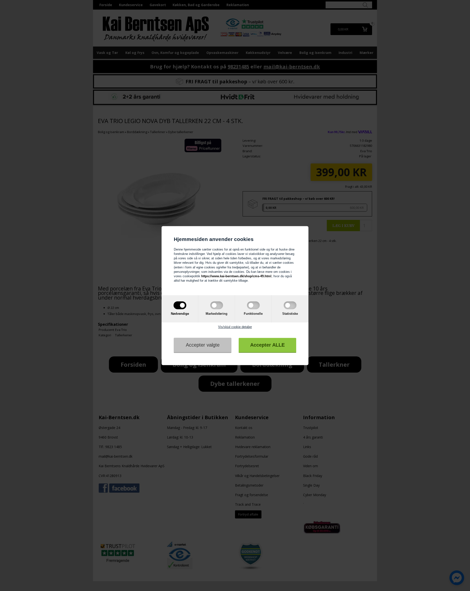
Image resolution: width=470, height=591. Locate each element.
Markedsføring (216, 314)
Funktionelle (253, 314)
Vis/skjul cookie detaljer (235, 327)
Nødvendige (180, 314)
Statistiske (290, 314)
